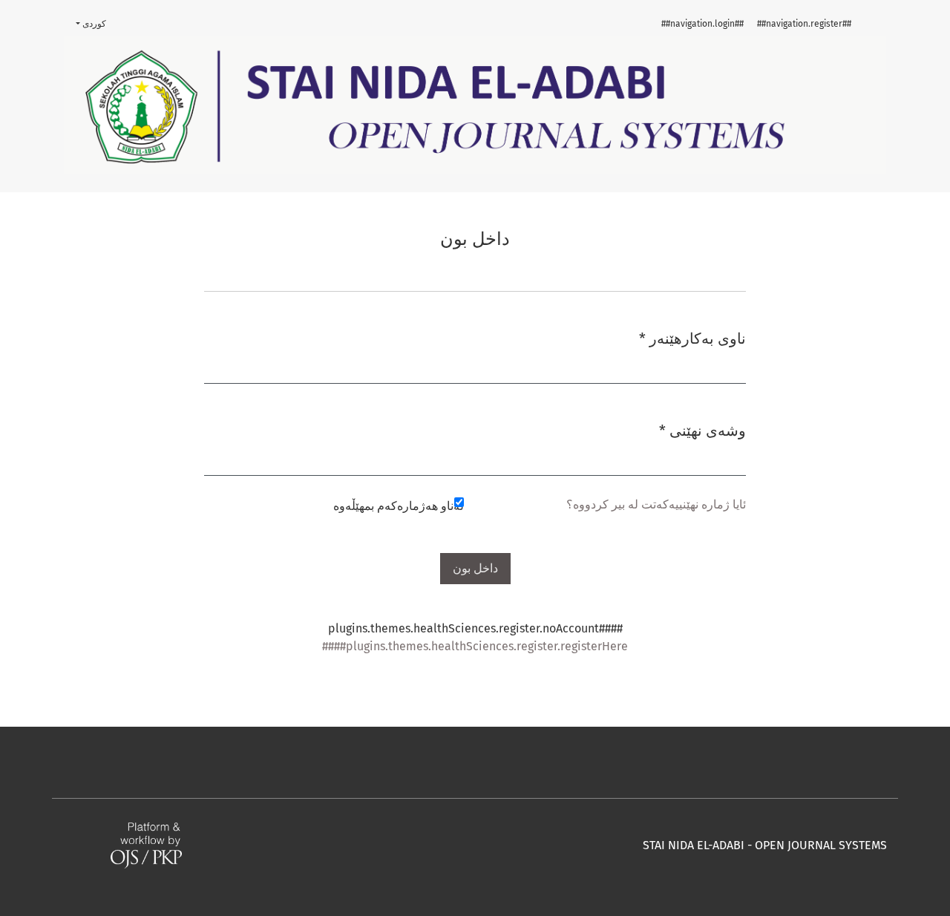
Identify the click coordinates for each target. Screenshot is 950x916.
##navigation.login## (702, 24)
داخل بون (475, 568)
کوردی (85, 23)
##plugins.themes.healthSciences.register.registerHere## (475, 646)
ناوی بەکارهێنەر (692, 338)
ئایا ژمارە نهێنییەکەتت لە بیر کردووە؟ (656, 504)
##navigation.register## (804, 24)
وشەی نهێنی (702, 430)
